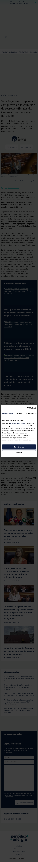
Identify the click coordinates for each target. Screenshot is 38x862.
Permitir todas (19, 447)
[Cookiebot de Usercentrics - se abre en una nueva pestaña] (27, 408)
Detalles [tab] (19, 413)
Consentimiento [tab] (7, 413)
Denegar (19, 453)
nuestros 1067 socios (18, 423)
